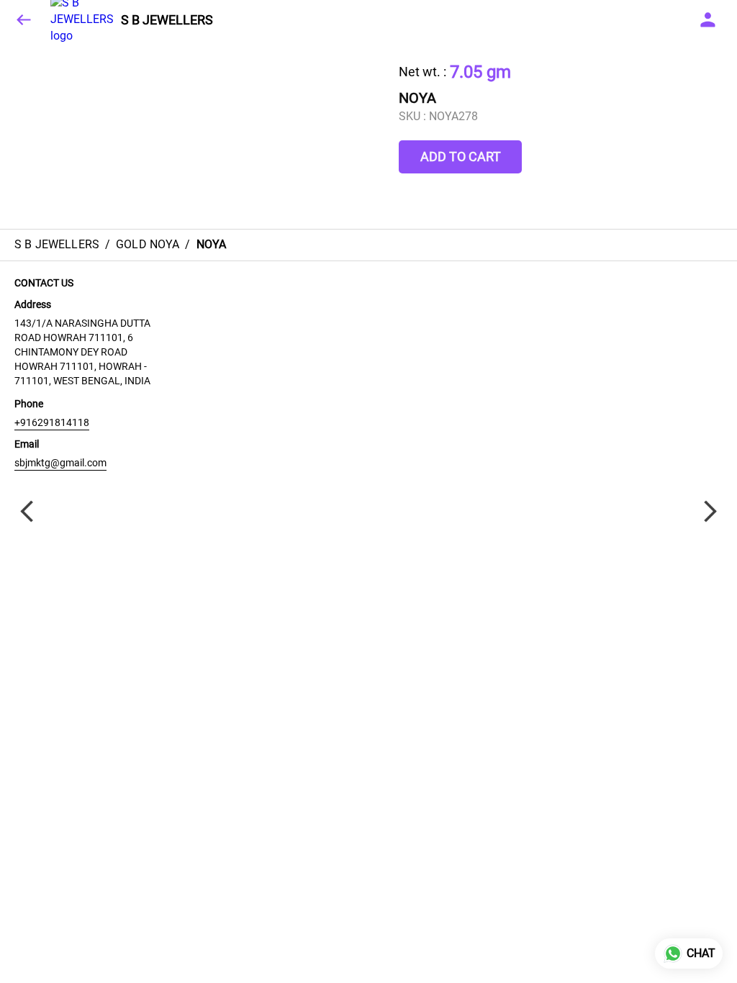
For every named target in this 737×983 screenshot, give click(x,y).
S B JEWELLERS (167, 20)
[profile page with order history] (708, 20)
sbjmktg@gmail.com (60, 462)
